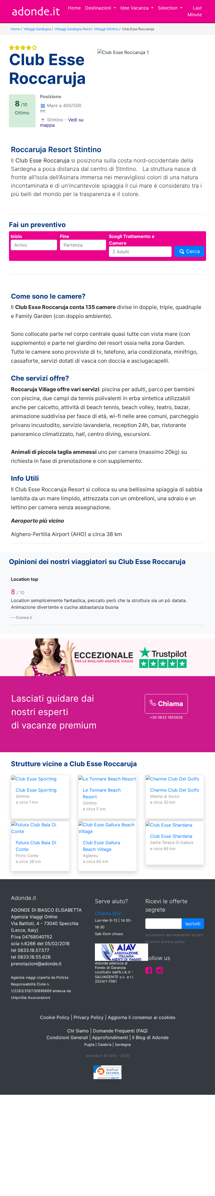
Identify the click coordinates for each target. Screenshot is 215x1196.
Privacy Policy (89, 1017)
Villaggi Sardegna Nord (72, 29)
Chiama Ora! (108, 913)
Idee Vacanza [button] (135, 8)
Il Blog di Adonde (150, 1037)
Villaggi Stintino (106, 29)
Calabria (104, 1044)
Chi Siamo (78, 1031)
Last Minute (195, 11)
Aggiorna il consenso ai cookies (141, 1017)
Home (74, 8)
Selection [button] (168, 8)
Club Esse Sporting (36, 790)
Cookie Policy (54, 1017)
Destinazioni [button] (99, 8)
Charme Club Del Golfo (174, 790)
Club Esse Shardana (171, 836)
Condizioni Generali (67, 1037)
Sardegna (123, 1044)
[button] (105, 85)
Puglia (89, 1044)
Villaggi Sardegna (37, 29)
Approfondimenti (110, 1037)
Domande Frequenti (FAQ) (120, 1031)
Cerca (192, 251)
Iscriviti (192, 923)
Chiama (169, 704)
